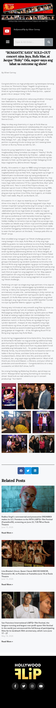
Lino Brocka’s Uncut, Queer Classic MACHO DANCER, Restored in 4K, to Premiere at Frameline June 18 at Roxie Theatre (27, 574)
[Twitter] (23, 686)
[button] (8, 42)
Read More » (7, 532)
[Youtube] (7, 31)
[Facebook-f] (15, 686)
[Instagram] (32, 686)
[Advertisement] (21, 694)
